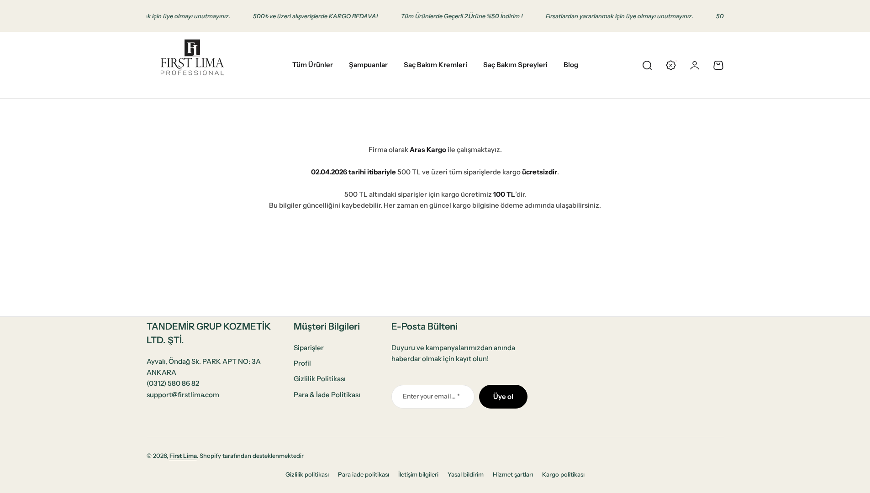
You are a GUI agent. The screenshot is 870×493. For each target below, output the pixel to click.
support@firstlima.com (183, 394)
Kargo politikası (563, 474)
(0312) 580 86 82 (173, 383)
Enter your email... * (431, 396)
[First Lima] (192, 65)
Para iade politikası (363, 474)
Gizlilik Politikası (320, 378)
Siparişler (309, 347)
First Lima (183, 455)
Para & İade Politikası (327, 394)
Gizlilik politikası (307, 474)
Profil (302, 363)
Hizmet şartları (513, 474)
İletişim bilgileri (418, 474)
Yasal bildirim (466, 474)
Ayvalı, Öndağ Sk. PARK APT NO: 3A (204, 361)
